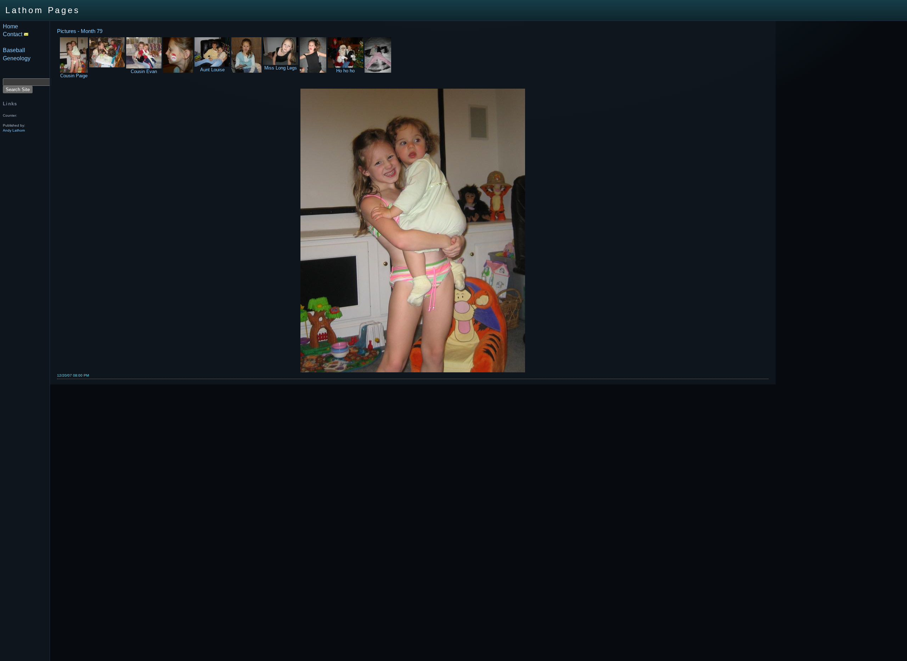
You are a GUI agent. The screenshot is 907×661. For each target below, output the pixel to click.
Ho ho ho (345, 70)
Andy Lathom (14, 130)
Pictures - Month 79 (79, 31)
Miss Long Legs (280, 68)
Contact (13, 34)
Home (10, 26)
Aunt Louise (212, 69)
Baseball (14, 50)
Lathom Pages (42, 10)
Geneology (16, 58)
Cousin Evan (144, 71)
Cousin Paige (74, 75)
